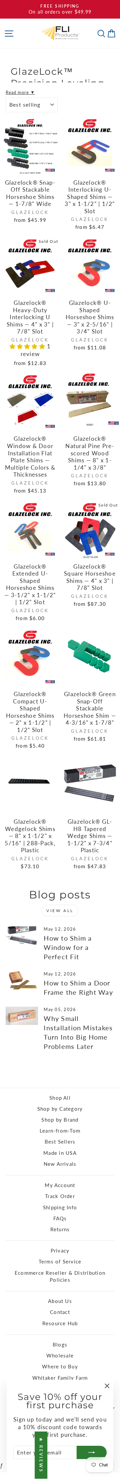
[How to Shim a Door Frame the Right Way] (22, 980)
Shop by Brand (59, 1120)
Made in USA (60, 1153)
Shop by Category (60, 1109)
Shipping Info (60, 1207)
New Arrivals (60, 1164)
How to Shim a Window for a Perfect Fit (68, 947)
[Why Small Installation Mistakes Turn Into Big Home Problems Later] (22, 1016)
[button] (28, 346)
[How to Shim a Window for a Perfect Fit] (22, 935)
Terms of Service (60, 1261)
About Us (60, 1301)
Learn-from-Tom (60, 1131)
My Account (60, 1185)
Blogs (60, 1344)
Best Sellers (60, 1142)
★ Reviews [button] (41, 1455)
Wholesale (60, 1355)
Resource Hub (60, 1323)
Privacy (60, 1250)
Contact (60, 1312)
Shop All (60, 1098)
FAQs (60, 1218)
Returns (60, 1229)
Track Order (60, 1196)
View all (60, 910)
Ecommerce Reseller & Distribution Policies (60, 1276)
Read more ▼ (20, 92)
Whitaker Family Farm (60, 1378)
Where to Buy (60, 1366)
